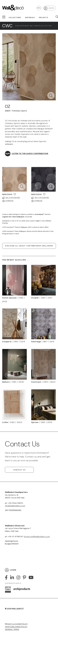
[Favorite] (15, 194)
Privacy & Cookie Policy (16, 624)
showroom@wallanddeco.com (37, 536)
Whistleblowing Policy (16, 627)
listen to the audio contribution (30, 153)
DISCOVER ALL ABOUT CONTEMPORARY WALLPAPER (29, 246)
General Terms (12, 629)
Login (13, 570)
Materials (30, 17)
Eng (39, 8)
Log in (51, 8)
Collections (15, 17)
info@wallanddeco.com (15, 506)
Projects (43, 17)
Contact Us (19, 470)
